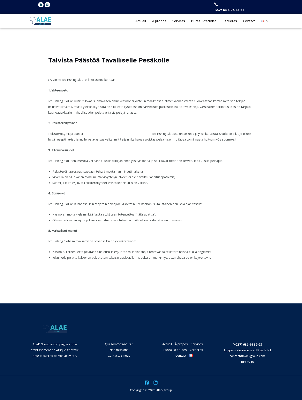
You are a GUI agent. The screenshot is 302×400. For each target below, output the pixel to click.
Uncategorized (60, 68)
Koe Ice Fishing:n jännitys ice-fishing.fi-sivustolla (117, 133)
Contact (249, 21)
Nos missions (119, 350)
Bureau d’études (203, 21)
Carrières (229, 21)
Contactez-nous (119, 355)
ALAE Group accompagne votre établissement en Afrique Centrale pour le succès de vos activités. (55, 350)
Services (178, 21)
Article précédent (42, 287)
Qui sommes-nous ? (119, 344)
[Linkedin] (155, 382)
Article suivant (262, 287)
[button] (264, 21)
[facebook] (146, 382)
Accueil (140, 21)
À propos (159, 21)
